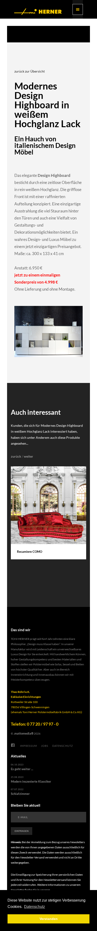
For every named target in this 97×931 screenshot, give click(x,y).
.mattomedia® (23, 733)
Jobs (44, 745)
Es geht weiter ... (22, 769)
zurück (16, 456)
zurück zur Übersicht (29, 71)
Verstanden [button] (49, 919)
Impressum (28, 745)
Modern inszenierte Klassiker (31, 781)
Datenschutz (62, 745)
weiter (28, 456)
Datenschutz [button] (34, 907)
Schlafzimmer (20, 794)
